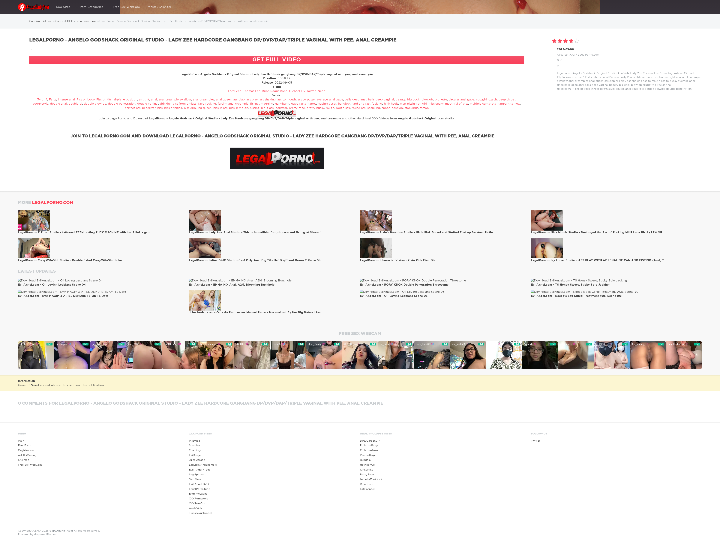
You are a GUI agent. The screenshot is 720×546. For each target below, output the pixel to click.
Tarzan (566, 77)
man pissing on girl (413, 104)
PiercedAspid (368, 455)
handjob (344, 104)
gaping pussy (327, 104)
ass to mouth (651, 81)
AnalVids (623, 73)
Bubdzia (365, 460)
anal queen (596, 81)
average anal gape (329, 99)
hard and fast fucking (367, 104)
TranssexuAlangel (158, 7)
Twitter (535, 441)
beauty (613, 85)
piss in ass (220, 108)
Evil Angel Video (200, 470)
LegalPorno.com (588, 55)
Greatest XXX (566, 55)
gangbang (282, 104)
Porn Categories (91, 7)
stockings (411, 108)
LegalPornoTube (199, 489)
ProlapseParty (369, 445)
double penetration (679, 89)
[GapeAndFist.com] (34, 7)
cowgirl (569, 89)
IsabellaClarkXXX (371, 479)
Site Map (23, 460)
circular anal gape (461, 99)
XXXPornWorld (198, 499)
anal (679, 77)
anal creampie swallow (175, 99)
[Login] (697, 7)
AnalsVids (195, 508)
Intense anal (601, 77)
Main (21, 441)
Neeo (575, 77)
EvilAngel (195, 455)
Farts (588, 77)
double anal (623, 89)
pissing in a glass (262, 108)
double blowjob (655, 89)
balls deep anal (574, 85)
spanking (373, 108)
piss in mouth (238, 108)
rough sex (343, 108)
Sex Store (195, 479)
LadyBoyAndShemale (203, 465)
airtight (670, 77)
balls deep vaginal (596, 85)
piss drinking (173, 108)
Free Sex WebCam (126, 7)
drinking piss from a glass (178, 104)
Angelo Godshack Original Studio (594, 73)
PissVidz (194, 441)
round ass (358, 108)
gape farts (298, 104)
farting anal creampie (233, 104)
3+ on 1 (42, 99)
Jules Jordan (197, 460)
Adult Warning (27, 455)
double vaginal (147, 104)
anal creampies (578, 81)
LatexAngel (367, 489)
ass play (621, 81)
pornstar (281, 108)
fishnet (255, 104)
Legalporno (196, 475)
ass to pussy (669, 81)
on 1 (581, 77)
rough (330, 108)
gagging (267, 104)
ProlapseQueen (370, 450)
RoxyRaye (366, 484)
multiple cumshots (483, 104)
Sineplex (194, 445)
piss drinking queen (198, 108)
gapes (312, 104)
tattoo (424, 108)
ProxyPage (367, 475)
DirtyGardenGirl (370, 441)
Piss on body (617, 77)
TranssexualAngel (200, 513)
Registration (26, 450)
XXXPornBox (197, 503)
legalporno (564, 73)
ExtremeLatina (198, 494)
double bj (638, 89)
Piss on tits (634, 77)
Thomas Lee (651, 73)
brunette (648, 85)
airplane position (653, 77)
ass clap (609, 81)
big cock (624, 85)
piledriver (148, 108)
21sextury (195, 450)
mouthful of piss (456, 104)
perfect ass (132, 108)
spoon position (392, 108)
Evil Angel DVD (199, 484)
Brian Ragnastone (671, 73)
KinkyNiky (366, 470)
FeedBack (24, 445)
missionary (436, 104)
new (517, 104)
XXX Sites (63, 7)
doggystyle (607, 89)
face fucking (207, 104)
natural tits (505, 104)
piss (160, 108)
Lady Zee (636, 73)
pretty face (297, 108)
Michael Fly (297, 91)
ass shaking (634, 81)
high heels (391, 104)
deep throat (591, 89)
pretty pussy (315, 108)
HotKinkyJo (367, 465)
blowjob (636, 85)
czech (579, 89)
